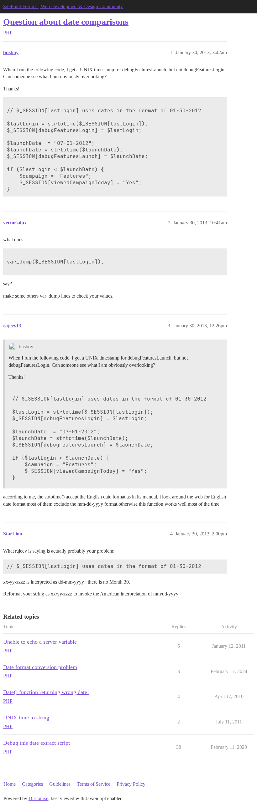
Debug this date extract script (36, 743)
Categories (32, 784)
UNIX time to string (26, 717)
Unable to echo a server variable (40, 642)
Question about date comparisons (65, 22)
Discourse (38, 798)
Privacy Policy (131, 784)
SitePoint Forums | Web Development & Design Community (63, 6)
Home (9, 784)
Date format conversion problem (40, 667)
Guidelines (60, 784)
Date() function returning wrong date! (46, 692)
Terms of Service (93, 784)
